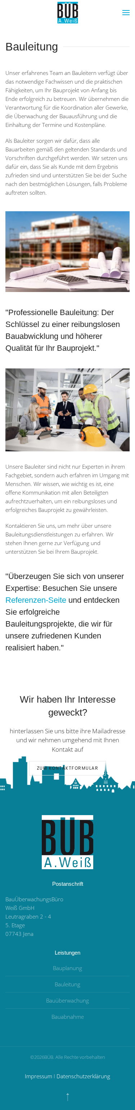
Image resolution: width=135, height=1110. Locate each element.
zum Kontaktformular (68, 768)
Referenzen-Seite (35, 600)
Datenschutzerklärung (83, 1076)
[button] (126, 12)
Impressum (38, 1076)
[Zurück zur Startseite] (67, 12)
